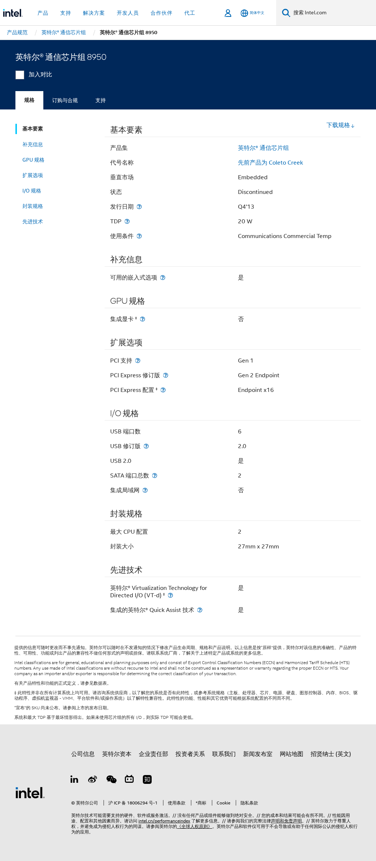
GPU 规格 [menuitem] (33, 159)
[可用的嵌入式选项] (163, 277)
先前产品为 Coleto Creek (270, 162)
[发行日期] (139, 206)
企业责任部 (153, 754)
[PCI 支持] (138, 360)
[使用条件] (139, 236)
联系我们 (224, 754)
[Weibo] (93, 780)
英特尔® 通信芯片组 (263, 148)
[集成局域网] (145, 490)
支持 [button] (65, 13)
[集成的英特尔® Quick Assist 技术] (200, 610)
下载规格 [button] (338, 125)
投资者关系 (190, 754)
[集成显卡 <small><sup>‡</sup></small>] (142, 319)
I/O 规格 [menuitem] (31, 190)
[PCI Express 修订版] (166, 375)
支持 (100, 100)
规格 (29, 100)
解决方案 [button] (94, 13)
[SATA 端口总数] (155, 475)
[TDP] (127, 221)
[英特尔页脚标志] (30, 792)
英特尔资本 (116, 754)
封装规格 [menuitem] (32, 206)
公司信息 (83, 754)
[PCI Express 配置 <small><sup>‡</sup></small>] (163, 390)
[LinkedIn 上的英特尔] (74, 780)
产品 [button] (42, 13)
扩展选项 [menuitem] (32, 175)
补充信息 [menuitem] (32, 144)
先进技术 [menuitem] (32, 221)
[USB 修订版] (146, 446)
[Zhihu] (147, 780)
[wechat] (111, 780)
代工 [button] (189, 13)
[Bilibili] (129, 780)
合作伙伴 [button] (162, 13)
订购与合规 (65, 100)
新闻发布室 (257, 754)
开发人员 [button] (128, 13)
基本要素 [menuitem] (32, 128)
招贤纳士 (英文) (331, 754)
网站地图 (291, 754)
